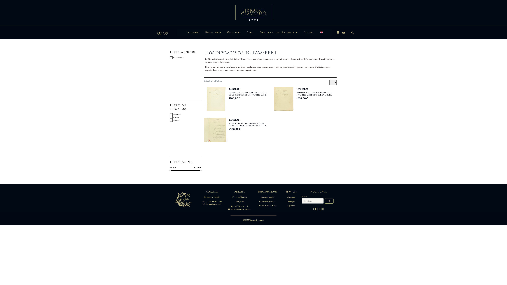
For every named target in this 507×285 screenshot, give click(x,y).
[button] (352, 32)
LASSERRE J (178, 58)
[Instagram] (165, 33)
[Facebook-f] (159, 33)
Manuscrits (177, 114)
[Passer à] (321, 32)
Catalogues (233, 32)
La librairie (192, 32)
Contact (309, 32)
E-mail (304, 197)
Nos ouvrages (213, 32)
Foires (250, 32)
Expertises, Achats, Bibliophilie (277, 32)
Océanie (176, 117)
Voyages (176, 120)
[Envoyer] (329, 201)
